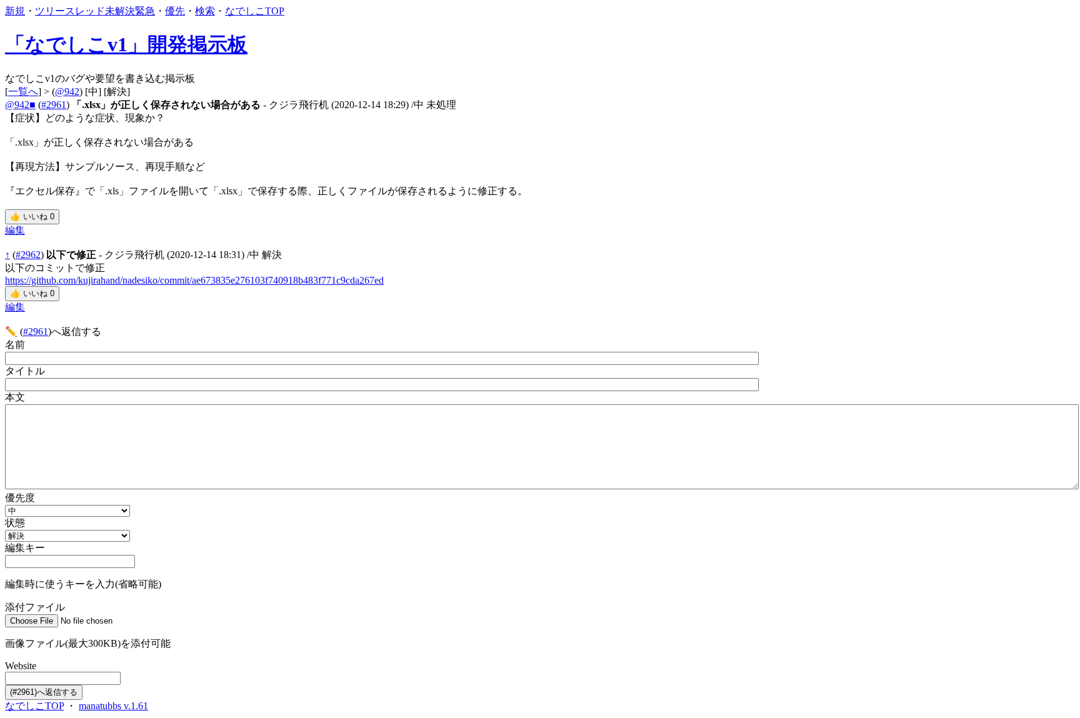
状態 (15, 522)
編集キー (25, 547)
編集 (15, 230)
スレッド (85, 11)
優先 (175, 11)
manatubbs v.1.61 (113, 706)
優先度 (20, 497)
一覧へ (23, 91)
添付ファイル (35, 607)
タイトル (25, 371)
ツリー (50, 11)
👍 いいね (32, 216)
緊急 (145, 11)
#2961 (53, 104)
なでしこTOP (254, 11)
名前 (15, 344)
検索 (205, 11)
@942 (67, 91)
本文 (15, 397)
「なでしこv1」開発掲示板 (126, 44)
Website (20, 666)
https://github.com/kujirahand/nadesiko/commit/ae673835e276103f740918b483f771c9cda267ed (194, 280)
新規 (15, 11)
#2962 (28, 254)
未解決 (120, 11)
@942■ (20, 104)
